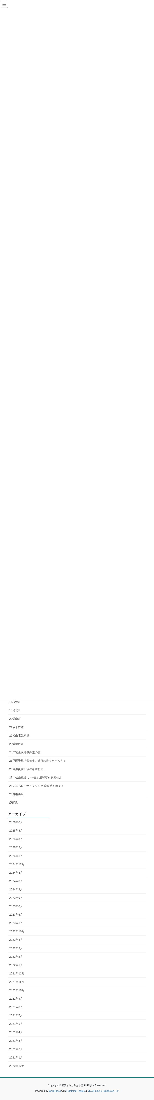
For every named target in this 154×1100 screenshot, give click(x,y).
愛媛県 (13, 802)
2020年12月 (16, 1065)
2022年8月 (16, 939)
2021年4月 (16, 1032)
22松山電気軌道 (19, 735)
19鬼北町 (15, 710)
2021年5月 (16, 1023)
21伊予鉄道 (16, 727)
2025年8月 (16, 830)
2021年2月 (16, 1049)
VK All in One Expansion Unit (103, 1091)
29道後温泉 (16, 794)
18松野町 (15, 701)
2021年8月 (16, 1007)
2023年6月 (16, 914)
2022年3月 (16, 948)
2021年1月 (16, 1057)
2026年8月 (16, 822)
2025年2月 (16, 847)
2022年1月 (16, 965)
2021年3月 (16, 1040)
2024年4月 (16, 872)
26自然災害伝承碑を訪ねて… (27, 769)
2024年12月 (16, 864)
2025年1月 (16, 855)
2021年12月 (16, 973)
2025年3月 (16, 839)
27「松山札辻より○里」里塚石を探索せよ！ (37, 777)
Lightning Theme (75, 1091)
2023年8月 (16, 906)
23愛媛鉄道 (16, 744)
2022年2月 (16, 956)
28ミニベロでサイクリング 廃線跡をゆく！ (36, 785)
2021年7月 (16, 1015)
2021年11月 (16, 981)
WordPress (55, 1091)
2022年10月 (16, 931)
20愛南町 (15, 718)
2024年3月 (16, 881)
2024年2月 (16, 889)
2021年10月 (16, 990)
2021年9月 (16, 998)
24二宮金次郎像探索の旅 (25, 752)
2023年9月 (16, 897)
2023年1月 (16, 923)
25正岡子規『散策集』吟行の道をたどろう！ (37, 760)
